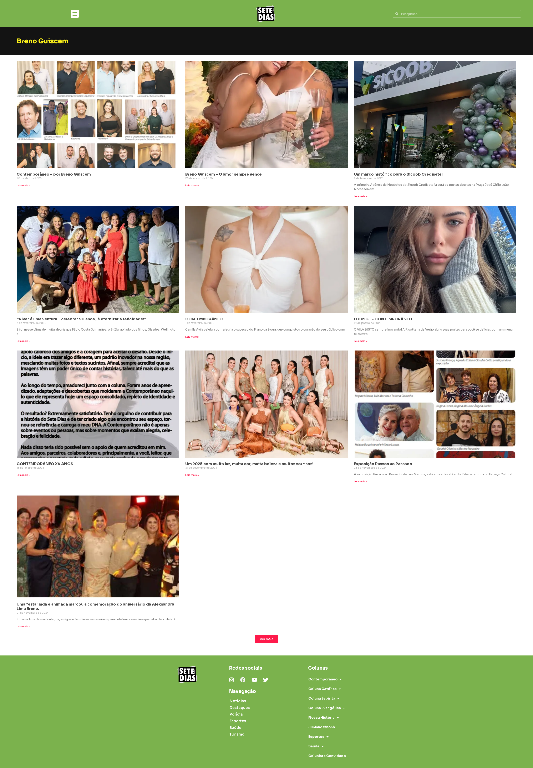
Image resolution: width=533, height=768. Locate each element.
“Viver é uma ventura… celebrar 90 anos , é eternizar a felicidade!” (81, 319)
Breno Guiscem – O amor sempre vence (223, 174)
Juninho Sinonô (321, 727)
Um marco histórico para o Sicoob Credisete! (398, 174)
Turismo (236, 734)
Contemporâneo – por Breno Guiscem (54, 174)
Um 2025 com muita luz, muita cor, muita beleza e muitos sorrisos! (249, 464)
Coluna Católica (322, 689)
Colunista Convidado (327, 756)
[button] (75, 14)
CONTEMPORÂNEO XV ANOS (45, 464)
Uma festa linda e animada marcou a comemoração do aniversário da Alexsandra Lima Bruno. (95, 606)
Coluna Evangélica (324, 708)
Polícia (236, 714)
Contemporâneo (322, 679)
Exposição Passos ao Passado (383, 464)
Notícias (237, 701)
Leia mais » (23, 185)
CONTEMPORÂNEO (204, 319)
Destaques (239, 708)
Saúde (235, 728)
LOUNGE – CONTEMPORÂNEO (383, 319)
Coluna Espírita (321, 698)
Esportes (237, 721)
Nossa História (321, 717)
